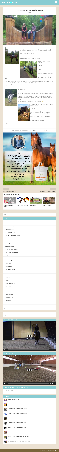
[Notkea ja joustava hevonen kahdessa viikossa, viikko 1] (5, 432)
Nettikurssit (8, 289)
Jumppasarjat (8, 255)
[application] (29, 336)
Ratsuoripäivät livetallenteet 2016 (14, 399)
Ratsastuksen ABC (9, 243)
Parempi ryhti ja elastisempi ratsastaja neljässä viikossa (19, 404)
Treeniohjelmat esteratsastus (12, 249)
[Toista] (4, 349)
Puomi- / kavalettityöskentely (12, 252)
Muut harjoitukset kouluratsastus (13, 235)
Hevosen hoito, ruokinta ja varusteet (11, 272)
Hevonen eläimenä (9, 274)
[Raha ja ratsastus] (49, 200)
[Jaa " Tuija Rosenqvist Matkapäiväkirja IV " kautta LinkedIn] (25, 130)
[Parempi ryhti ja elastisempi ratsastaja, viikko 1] (5, 409)
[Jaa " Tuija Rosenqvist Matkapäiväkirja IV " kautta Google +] (20, 130)
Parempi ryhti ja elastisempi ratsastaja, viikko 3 (17, 417)
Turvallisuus (8, 286)
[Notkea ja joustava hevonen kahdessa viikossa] (5, 428)
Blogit (5, 308)
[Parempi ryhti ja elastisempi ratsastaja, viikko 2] (5, 414)
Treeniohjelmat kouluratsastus (12, 224)
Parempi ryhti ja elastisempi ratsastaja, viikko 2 (17, 413)
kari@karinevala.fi (15, 391)
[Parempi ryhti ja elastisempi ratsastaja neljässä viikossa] (5, 404)
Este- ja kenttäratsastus (9, 246)
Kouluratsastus (7, 221)
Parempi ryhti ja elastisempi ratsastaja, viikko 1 (17, 408)
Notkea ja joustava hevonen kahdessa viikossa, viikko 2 (19, 436)
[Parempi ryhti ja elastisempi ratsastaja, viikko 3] (5, 418)
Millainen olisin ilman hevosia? (8, 206)
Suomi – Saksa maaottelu (22, 205)
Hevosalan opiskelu (9, 294)
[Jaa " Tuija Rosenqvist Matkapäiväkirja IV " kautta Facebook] (16, 130)
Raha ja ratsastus (47, 205)
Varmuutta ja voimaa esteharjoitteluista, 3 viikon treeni (19, 441)
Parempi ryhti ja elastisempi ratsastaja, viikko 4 (17, 422)
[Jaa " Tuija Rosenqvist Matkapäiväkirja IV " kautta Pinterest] (23, 130)
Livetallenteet (8, 300)
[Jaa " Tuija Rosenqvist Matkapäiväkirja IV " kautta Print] (29, 130)
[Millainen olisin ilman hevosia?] (10, 200)
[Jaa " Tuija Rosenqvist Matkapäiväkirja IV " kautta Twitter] (18, 130)
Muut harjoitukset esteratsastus (12, 260)
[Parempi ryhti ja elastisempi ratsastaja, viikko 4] (5, 423)
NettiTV (7, 303)
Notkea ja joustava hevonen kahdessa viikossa (17, 427)
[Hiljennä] (52, 349)
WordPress (22, 450)
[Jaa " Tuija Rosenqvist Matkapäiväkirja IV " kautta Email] (27, 130)
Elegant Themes (10, 450)
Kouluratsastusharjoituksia (11, 226)
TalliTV (7, 305)
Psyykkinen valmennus (10, 241)
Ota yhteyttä (7, 312)
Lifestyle (6, 291)
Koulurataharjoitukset (10, 232)
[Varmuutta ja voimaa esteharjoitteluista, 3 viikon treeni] (5, 442)
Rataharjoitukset (9, 257)
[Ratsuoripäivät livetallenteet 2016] (5, 400)
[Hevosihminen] (36, 200)
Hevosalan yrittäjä (9, 297)
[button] (29, 336)
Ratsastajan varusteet (10, 283)
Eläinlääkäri (8, 277)
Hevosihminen (33, 205)
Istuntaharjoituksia (10, 229)
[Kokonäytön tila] (54, 349)
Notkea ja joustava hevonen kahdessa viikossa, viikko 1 (19, 431)
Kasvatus (7, 280)
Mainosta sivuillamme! (8, 315)
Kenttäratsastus (9, 263)
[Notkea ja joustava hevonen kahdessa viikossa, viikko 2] (5, 437)
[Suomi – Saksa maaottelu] (23, 200)
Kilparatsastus (9, 238)
